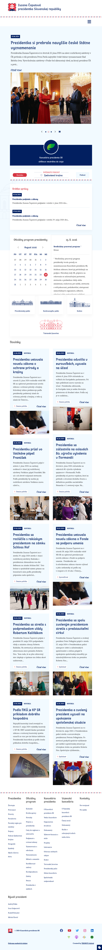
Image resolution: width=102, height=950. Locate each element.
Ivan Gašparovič (14, 908)
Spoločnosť (62, 667)
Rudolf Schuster (14, 913)
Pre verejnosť (84, 805)
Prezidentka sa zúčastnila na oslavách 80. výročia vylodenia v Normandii (72, 451)
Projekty (47, 843)
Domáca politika (21, 406)
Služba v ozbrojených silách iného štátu (68, 833)
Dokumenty (48, 830)
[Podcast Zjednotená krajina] (51, 174)
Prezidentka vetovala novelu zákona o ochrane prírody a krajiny (28, 365)
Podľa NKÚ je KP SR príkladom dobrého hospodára (26, 714)
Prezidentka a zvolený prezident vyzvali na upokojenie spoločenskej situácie (71, 716)
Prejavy (11, 831)
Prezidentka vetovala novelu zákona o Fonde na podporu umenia (72, 539)
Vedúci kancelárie (50, 818)
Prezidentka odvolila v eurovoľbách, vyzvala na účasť (71, 363)
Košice (46, 860)
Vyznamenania (31, 855)
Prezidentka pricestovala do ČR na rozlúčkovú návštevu (51, 45)
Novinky (29, 818)
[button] (42, 132)
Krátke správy (31, 813)
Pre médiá (83, 810)
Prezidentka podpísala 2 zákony (25, 199)
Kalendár (29, 809)
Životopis (11, 805)
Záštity (28, 876)
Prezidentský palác (50, 869)
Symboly (11, 848)
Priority (11, 814)
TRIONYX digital (87, 943)
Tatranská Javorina (51, 864)
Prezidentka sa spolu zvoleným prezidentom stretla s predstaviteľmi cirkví (72, 626)
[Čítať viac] (51, 98)
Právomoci (12, 810)
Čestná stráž (66, 821)
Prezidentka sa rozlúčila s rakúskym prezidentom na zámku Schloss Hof (29, 541)
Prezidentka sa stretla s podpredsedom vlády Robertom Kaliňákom (29, 628)
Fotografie (11, 844)
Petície (28, 881)
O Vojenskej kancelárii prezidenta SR (67, 812)
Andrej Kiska (12, 904)
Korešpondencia (32, 872)
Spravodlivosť (63, 577)
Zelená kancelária (50, 873)
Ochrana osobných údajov (17, 943)
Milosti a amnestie (32, 859)
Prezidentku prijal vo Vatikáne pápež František (27, 453)
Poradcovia (12, 819)
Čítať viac (16, 70)
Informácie (48, 847)
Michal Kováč (13, 917)
